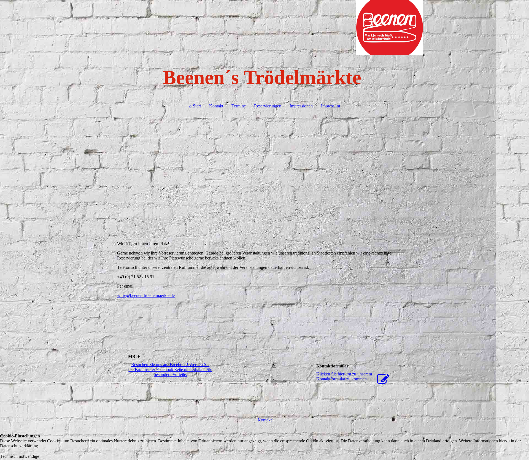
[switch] (3, 451)
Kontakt (216, 106)
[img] (264, 27)
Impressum (330, 106)
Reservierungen (267, 106)
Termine (238, 106)
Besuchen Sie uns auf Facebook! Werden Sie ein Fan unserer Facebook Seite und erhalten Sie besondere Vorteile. (170, 369)
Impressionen (301, 106)
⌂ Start (195, 106)
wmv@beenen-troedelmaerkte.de (146, 295)
